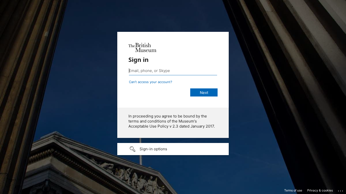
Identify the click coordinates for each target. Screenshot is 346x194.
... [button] (341, 189)
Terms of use (293, 190)
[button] (173, 149)
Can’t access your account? (150, 82)
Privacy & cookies (320, 190)
